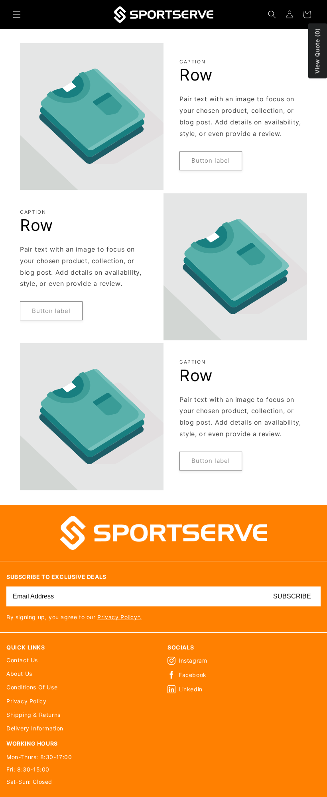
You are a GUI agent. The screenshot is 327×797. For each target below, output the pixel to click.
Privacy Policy (26, 701)
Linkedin (191, 689)
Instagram (193, 660)
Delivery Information (34, 728)
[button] (17, 14)
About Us (19, 673)
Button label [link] (210, 160)
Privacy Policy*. (119, 617)
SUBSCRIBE (292, 596)
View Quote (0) (317, 51)
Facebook (193, 674)
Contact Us (22, 660)
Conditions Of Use (31, 687)
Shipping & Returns (33, 714)
